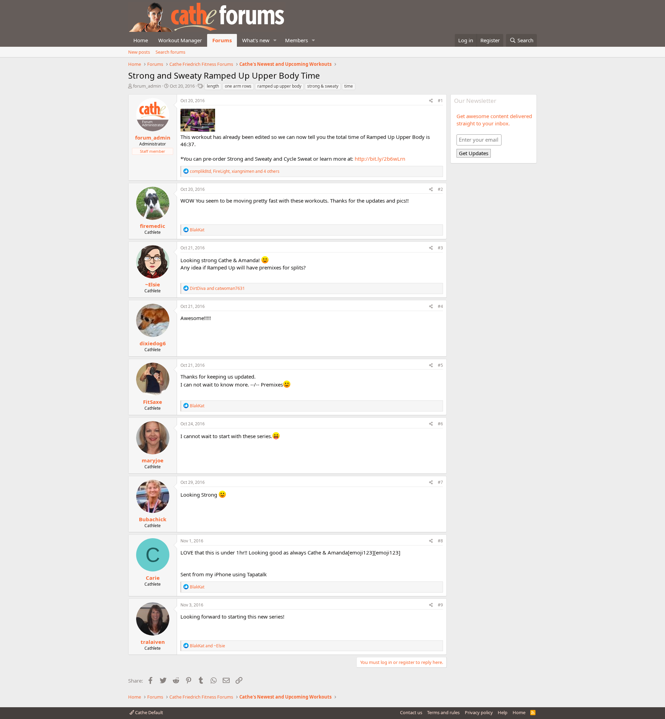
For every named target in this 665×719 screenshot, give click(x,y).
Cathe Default (148, 712)
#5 (440, 365)
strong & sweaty (322, 86)
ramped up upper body (279, 86)
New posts (139, 52)
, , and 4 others (235, 171)
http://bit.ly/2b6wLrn (380, 158)
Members (296, 40)
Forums (222, 40)
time (348, 86)
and (217, 288)
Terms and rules (443, 712)
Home (140, 40)
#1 (440, 101)
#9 (440, 605)
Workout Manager (180, 40)
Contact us (411, 712)
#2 (440, 189)
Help (502, 712)
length (213, 86)
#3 (440, 248)
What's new (255, 40)
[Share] (431, 101)
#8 (440, 541)
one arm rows (238, 86)
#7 (440, 482)
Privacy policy (479, 712)
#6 (440, 424)
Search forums (170, 52)
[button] (275, 40)
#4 (440, 306)
